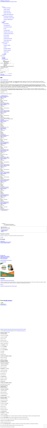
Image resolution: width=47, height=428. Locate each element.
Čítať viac (1, 284)
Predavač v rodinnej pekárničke (5, 103)
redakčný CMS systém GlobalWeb (8, 330)
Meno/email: (3, 227)
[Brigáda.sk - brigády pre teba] (5, 0)
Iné (11, 75)
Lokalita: (1, 63)
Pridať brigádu (2, 241)
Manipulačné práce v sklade (4, 150)
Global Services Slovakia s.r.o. (21, 330)
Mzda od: (1, 72)
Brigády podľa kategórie (7, 75)
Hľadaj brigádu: (2, 55)
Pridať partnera (8, 300)
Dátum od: (1, 68)
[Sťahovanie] (9, 64)
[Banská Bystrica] (7, 62)
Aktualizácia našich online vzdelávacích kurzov (7, 280)
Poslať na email (2, 79)
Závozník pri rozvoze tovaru (4, 120)
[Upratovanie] (9, 65)
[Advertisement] (11, 3)
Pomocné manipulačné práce (4, 96)
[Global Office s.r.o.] (3, 304)
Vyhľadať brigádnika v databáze (5, 242)
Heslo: (6, 227)
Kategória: (2, 66)
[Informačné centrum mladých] (2, 303)
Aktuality (2, 278)
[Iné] (9, 66)
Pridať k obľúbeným (3, 97)
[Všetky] (7, 60)
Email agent (6, 79)
